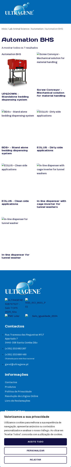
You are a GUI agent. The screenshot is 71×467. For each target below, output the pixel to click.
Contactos (11, 382)
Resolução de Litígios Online (21, 396)
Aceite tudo (35, 442)
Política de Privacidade (18, 391)
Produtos (10, 387)
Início (4, 29)
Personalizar (35, 451)
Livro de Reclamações (17, 401)
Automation (37, 29)
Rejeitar (35, 460)
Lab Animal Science (19, 29)
